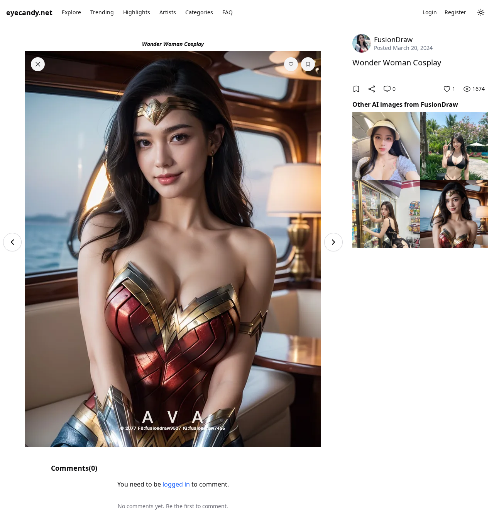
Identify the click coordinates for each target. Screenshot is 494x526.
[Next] (333, 242)
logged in (176, 484)
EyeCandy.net (29, 12)
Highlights (136, 12)
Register (455, 12)
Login (430, 12)
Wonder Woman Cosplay (396, 62)
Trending (102, 12)
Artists (167, 12)
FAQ (227, 12)
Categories (199, 12)
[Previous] (12, 242)
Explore (71, 12)
